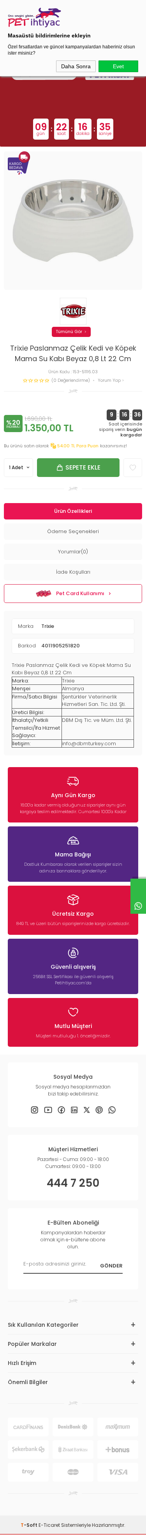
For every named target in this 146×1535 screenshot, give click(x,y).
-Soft (30, 1525)
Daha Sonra (76, 66)
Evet (118, 66)
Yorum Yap (110, 380)
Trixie (47, 626)
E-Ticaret (49, 1525)
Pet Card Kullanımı (80, 593)
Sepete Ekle (82, 467)
